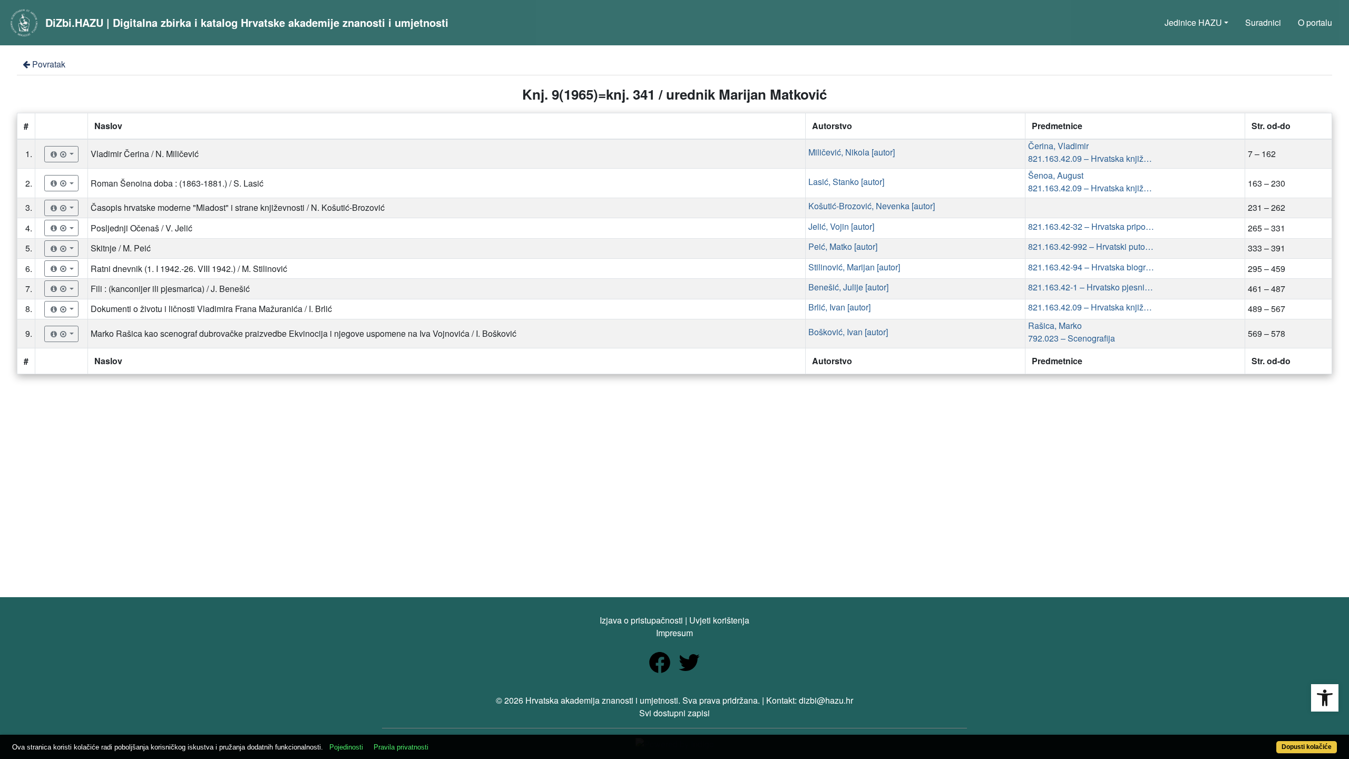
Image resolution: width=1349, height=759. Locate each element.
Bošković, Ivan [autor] (848, 332)
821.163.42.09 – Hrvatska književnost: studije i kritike (1091, 158)
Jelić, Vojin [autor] (841, 226)
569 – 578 (1266, 333)
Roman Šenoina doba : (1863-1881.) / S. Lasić (177, 183)
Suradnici (1263, 22)
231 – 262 (1266, 207)
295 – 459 (1266, 268)
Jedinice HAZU (1193, 22)
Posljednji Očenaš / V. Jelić (141, 228)
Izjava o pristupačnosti (641, 620)
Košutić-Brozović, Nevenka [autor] (871, 206)
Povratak (48, 64)
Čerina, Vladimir (1058, 146)
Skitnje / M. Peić (121, 248)
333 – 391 (1266, 248)
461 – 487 (1266, 289)
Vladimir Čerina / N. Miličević (145, 154)
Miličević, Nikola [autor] (851, 152)
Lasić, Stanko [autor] (846, 182)
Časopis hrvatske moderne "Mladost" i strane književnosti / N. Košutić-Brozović (238, 207)
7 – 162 (1262, 154)
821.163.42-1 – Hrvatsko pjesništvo (1091, 287)
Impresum (674, 633)
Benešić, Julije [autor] (848, 287)
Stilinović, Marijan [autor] (854, 267)
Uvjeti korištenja (719, 620)
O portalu (1315, 22)
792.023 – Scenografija (1071, 338)
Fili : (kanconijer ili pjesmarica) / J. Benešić (170, 289)
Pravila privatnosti (401, 747)
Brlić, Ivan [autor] (839, 307)
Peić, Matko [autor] (842, 246)
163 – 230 (1266, 183)
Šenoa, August (1055, 175)
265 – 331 (1266, 228)
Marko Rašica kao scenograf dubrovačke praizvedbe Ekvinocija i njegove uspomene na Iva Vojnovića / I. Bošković (303, 333)
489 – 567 (1266, 309)
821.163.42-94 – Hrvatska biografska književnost (1091, 267)
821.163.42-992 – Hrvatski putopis (1091, 246)
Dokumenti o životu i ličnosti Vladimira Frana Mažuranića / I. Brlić (211, 309)
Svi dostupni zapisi (674, 713)
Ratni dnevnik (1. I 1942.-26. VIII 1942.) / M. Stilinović (189, 268)
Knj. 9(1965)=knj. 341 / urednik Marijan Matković (674, 94)
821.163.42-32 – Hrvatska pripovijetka (1091, 226)
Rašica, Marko (1055, 325)
